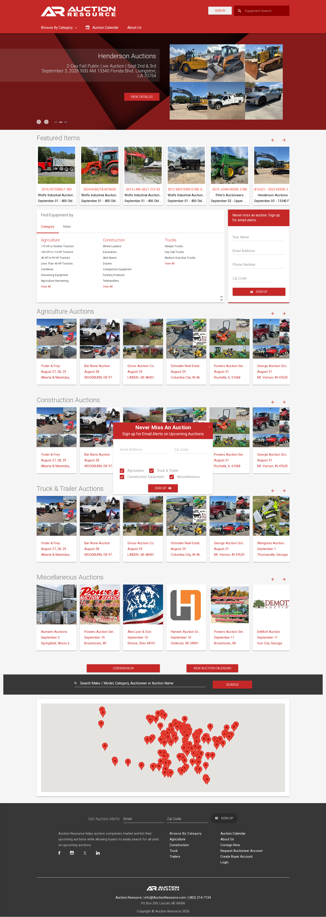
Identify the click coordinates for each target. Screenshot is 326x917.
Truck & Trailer (167, 470)
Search (232, 684)
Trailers (175, 857)
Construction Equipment (145, 477)
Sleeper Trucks (174, 246)
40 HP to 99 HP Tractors (55, 257)
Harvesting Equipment (54, 275)
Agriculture (135, 470)
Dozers (107, 263)
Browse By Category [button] (57, 27)
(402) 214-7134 (200, 898)
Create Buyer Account (236, 857)
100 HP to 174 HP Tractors (57, 252)
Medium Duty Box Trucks (180, 257)
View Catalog (142, 92)
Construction (114, 240)
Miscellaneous (188, 477)
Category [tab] (47, 227)
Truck (174, 851)
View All (46, 286)
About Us (134, 27)
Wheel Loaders (112, 246)
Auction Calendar (232, 833)
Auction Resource (129, 898)
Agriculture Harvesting (55, 280)
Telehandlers (111, 280)
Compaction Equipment (117, 269)
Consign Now (123, 668)
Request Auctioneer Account (241, 851)
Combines (47, 269)
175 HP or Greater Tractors (57, 246)
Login (224, 862)
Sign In (220, 10)
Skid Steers (110, 257)
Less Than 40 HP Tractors (57, 263)
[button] (39, 122)
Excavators (110, 252)
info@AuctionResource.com (165, 898)
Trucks (170, 240)
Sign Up (160, 488)
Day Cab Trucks (174, 252)
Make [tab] (67, 227)
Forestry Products (114, 275)
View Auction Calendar (212, 668)
